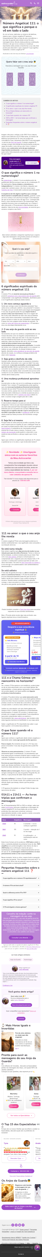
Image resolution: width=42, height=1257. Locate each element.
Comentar (21, 1019)
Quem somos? (24, 1229)
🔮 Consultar (15, 509)
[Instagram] (16, 1225)
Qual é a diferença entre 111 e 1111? (21, 893)
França (22, 1243)
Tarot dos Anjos (25, 609)
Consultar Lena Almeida (20, 938)
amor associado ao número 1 (30, 562)
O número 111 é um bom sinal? (21, 885)
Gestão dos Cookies (28, 1237)
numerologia (8, 180)
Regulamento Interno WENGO (11, 1237)
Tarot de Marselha (31, 948)
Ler (16, 1048)
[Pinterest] (23, 1225)
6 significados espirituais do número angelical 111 (21, 106)
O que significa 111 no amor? (21, 900)
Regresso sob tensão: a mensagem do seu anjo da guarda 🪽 (23, 1187)
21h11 (4, 835)
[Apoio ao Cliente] (34, 3)
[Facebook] (12, 1225)
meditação (26, 412)
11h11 (4, 829)
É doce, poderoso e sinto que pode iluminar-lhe (16, 163)
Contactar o (20, 1171)
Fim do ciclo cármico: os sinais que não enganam (23, 1035)
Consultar (14, 1106)
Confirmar (21, 275)
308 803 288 (22, 668)
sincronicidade (23, 207)
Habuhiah (12, 355)
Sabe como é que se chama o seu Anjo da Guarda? (18, 1207)
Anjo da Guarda (16, 142)
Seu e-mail (7, 265)
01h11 (4, 824)
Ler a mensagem (32, 163)
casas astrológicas (20, 718)
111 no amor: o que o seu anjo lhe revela (18, 108)
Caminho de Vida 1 (7, 190)
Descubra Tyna (16, 1158)
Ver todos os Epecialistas (20, 1115)
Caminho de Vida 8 (24, 395)
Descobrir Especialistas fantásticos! (21, 1176)
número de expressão (8, 432)
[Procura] (31, 3)
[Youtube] (19, 1225)
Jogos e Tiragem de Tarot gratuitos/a (22, 1231)
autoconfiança (6, 428)
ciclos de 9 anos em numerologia (18, 323)
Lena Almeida (30, 53)
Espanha (35, 1243)
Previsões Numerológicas (33, 947)
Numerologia (28, 960)
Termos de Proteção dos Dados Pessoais (15, 1239)
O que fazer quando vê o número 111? (18, 115)
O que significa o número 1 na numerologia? (20, 103)
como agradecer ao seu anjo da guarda (26, 351)
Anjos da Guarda (15, 960)
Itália (28, 1243)
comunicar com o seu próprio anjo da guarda (21, 296)
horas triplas (9, 807)
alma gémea (12, 557)
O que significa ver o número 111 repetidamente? (21, 878)
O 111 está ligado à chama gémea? (21, 907)
